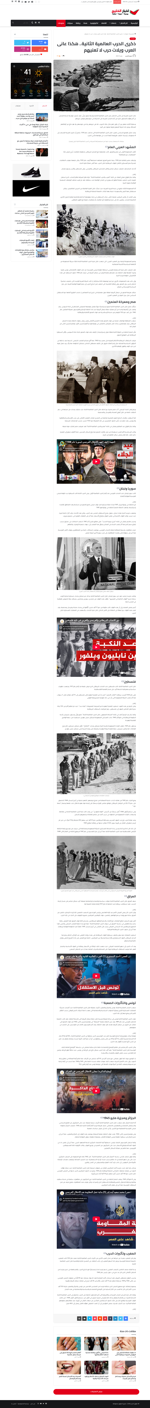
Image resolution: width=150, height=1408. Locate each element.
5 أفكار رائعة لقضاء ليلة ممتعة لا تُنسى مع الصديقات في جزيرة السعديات (32, 142)
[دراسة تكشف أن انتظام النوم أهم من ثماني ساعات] (42, 214)
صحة (85, 23)
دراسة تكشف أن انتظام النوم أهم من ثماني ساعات (24, 212)
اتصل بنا (13, 1404)
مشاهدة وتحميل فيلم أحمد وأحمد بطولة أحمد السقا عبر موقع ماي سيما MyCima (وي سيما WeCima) (24, 116)
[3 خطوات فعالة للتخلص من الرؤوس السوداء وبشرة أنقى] (124, 1343)
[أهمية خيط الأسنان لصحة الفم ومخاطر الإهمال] (69, 1367)
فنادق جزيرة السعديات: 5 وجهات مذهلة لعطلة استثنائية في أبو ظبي (31, 134)
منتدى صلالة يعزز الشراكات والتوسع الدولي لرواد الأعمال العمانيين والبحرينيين (24, 252)
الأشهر (44, 106)
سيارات (70, 23)
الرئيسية (134, 23)
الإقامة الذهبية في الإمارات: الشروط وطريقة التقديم (24, 222)
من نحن (32, 1404)
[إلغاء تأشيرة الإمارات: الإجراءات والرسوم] (42, 243)
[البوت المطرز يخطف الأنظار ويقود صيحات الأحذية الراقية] (96, 1367)
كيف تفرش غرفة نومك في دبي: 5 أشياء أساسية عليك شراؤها (33, 125)
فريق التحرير (128, 56)
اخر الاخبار (124, 23)
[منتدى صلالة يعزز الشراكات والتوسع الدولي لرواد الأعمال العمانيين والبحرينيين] (42, 253)
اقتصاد (104, 23)
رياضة (78, 23)
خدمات (113, 23)
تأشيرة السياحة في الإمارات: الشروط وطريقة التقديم (24, 232)
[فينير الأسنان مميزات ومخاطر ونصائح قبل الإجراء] (124, 1367)
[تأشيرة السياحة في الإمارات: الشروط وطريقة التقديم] (42, 234)
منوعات (61, 23)
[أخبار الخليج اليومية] (125, 12)
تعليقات (18, 106)
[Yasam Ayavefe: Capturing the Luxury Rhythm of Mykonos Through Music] (42, 152)
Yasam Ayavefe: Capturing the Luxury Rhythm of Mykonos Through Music (25, 151)
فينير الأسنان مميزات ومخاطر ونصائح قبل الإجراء (125, 1377)
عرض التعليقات (96, 1392)
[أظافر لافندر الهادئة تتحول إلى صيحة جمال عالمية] (69, 1343)
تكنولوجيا (94, 23)
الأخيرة (31, 106)
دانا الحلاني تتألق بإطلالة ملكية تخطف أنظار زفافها (97, 1353)
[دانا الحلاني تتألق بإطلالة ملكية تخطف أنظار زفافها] (96, 1343)
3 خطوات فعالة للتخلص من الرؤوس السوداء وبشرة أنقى (125, 1353)
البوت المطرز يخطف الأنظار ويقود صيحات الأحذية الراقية (96, 1377)
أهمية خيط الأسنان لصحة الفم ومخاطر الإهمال (70, 1377)
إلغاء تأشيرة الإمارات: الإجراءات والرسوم (26, 241)
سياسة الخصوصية (23, 1404)
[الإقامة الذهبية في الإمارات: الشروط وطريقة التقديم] (42, 224)
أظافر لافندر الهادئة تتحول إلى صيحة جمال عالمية (70, 1353)
